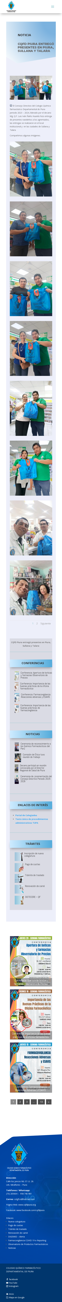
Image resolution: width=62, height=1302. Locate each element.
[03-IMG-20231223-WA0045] (31, 196)
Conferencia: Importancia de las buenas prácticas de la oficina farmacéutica (31, 1035)
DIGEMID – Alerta (16, 1236)
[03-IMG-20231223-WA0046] (31, 256)
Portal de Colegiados (26, 815)
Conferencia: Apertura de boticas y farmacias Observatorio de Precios (31, 982)
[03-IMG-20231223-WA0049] (31, 435)
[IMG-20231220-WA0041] (31, 555)
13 (41, 1101)
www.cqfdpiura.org (27, 1204)
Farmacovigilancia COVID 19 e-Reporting (27, 1240)
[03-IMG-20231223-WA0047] (31, 316)
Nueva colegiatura (16, 1221)
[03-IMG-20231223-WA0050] (31, 495)
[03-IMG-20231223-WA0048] (31, 375)
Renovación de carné (18, 1232)
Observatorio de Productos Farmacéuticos (28, 1244)
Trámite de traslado (17, 1229)
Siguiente (46, 623)
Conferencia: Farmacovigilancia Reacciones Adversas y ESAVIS (31, 1088)
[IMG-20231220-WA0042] (31, 615)
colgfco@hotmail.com (24, 1199)
